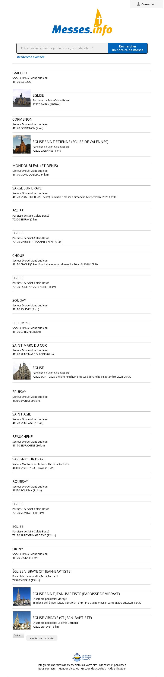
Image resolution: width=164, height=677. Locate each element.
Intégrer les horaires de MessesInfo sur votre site (67, 665)
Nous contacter (47, 668)
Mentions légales (69, 668)
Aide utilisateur (117, 668)
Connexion (148, 4)
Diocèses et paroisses (112, 665)
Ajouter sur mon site (42, 638)
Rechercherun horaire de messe (128, 48)
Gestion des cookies (93, 668)
